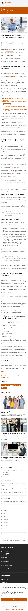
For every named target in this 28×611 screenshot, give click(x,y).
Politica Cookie (7, 609)
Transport (5, 533)
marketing (11, 375)
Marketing (15, 43)
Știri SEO (5, 531)
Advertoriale (5, 510)
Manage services (4, 595)
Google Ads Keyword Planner (15, 76)
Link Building (12, 42)
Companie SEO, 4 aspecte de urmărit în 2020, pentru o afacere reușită (14, 541)
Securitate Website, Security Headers (11, 104)
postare (20, 375)
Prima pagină (3, 10)
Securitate (20, 43)
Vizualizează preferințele (14, 606)
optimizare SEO (10, 51)
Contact (22, 609)
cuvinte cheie (6, 375)
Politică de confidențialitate (15, 609)
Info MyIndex (5, 43)
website (7, 377)
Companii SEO (4, 582)
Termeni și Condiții (5, 568)
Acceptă (14, 599)
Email (4, 476)
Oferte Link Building (5, 579)
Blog (8, 10)
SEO (5, 377)
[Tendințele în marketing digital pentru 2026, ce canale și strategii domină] (14, 424)
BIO (4, 513)
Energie (4, 516)
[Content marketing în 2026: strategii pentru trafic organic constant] (14, 402)
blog (2, 375)
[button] (26, 585)
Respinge (14, 602)
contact (2, 371)
